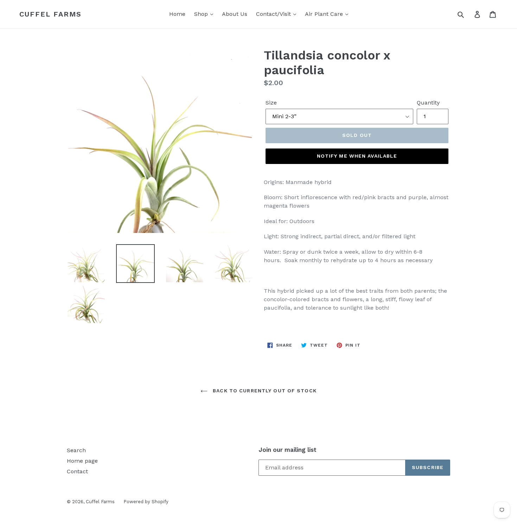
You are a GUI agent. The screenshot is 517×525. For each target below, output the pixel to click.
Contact (77, 471)
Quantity (428, 102)
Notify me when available (357, 156)
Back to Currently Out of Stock (264, 390)
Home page (82, 460)
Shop (202, 14)
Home (177, 14)
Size (271, 102)
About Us (234, 14)
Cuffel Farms (50, 14)
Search (76, 450)
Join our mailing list (287, 449)
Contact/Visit (274, 14)
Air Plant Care (325, 14)
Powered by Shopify (145, 501)
